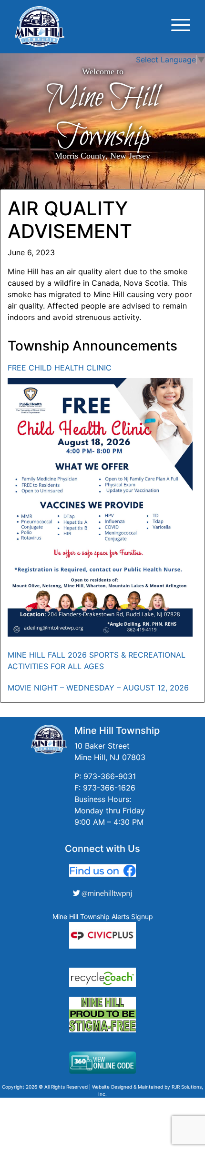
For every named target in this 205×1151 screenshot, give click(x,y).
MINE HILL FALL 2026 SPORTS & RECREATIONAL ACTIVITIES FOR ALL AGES (96, 660)
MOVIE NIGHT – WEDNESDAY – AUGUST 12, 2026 (98, 687)
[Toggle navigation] (180, 26)
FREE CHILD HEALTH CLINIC (60, 367)
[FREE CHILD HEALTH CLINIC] (100, 507)
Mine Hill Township (102, 117)
